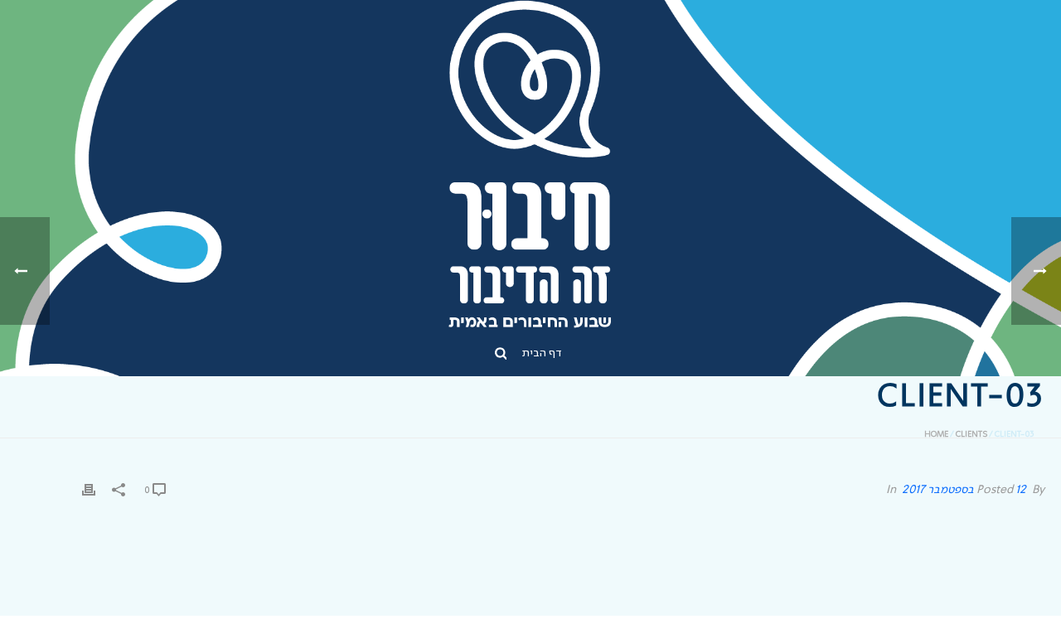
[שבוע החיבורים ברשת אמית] (531, 166)
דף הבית (542, 353)
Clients (971, 434)
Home (936, 434)
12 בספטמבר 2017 (964, 490)
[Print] (88, 490)
